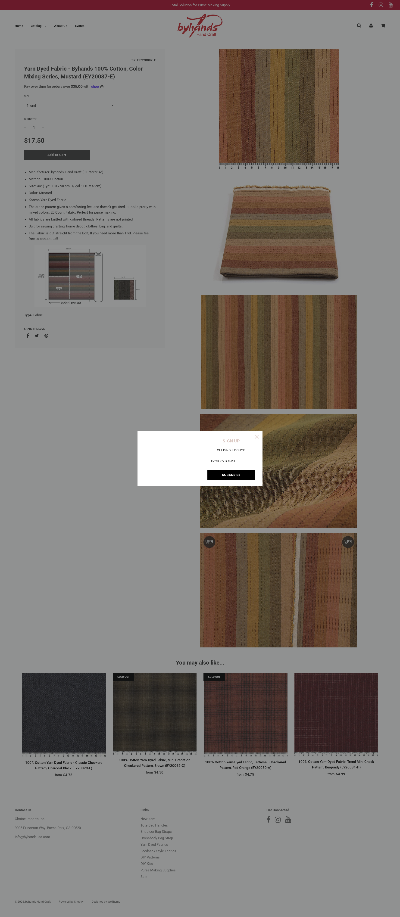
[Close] (256, 436)
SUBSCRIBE (231, 474)
